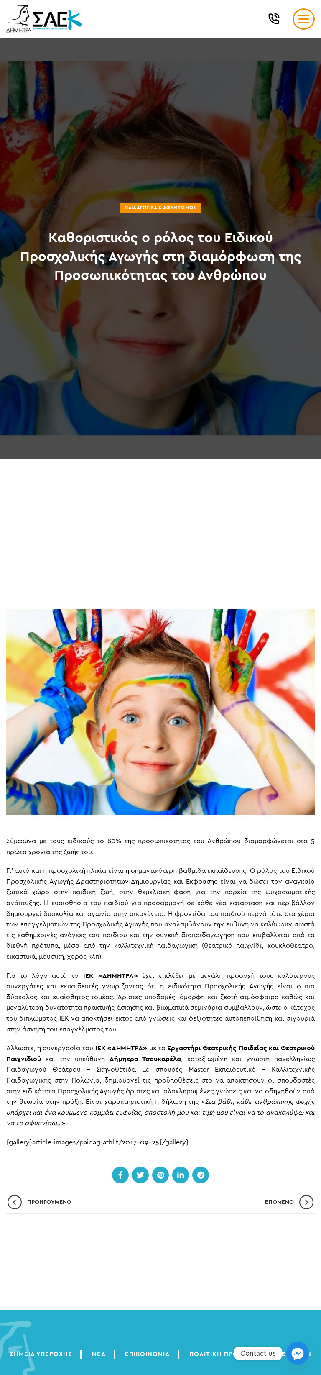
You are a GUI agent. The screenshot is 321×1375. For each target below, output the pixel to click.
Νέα (99, 1354)
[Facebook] (120, 1175)
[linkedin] (180, 1175)
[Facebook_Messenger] (297, 1353)
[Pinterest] (160, 1175)
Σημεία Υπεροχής (41, 1354)
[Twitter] (140, 1175)
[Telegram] (200, 1175)
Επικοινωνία (147, 1354)
